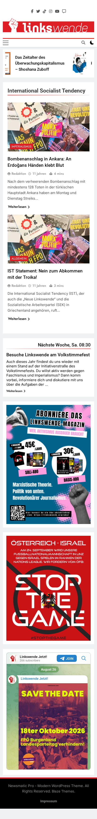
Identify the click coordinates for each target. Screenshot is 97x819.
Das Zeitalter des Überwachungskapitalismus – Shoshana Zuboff (34, 63)
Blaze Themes (63, 791)
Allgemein (19, 258)
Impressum (48, 801)
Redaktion (19, 173)
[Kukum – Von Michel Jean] (73, 63)
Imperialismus (22, 146)
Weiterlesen (17, 206)
